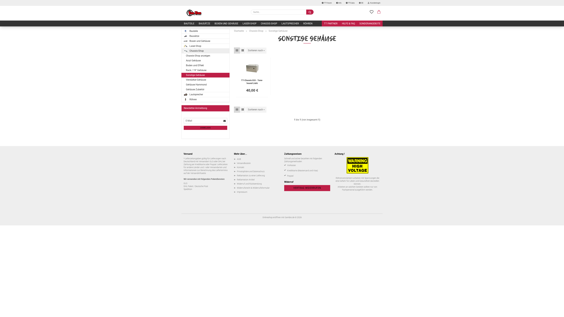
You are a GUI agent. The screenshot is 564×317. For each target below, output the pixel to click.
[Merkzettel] (371, 12)
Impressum (242, 192)
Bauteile (189, 23)
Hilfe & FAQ (348, 23)
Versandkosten (244, 163)
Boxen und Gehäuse (226, 23)
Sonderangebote (369, 23)
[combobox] (256, 51)
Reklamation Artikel (246, 179)
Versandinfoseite (198, 173)
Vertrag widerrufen (307, 188)
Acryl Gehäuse (193, 60)
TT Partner (331, 23)
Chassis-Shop (269, 23)
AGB (239, 159)
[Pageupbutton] (556, 312)
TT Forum (328, 3)
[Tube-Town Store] (194, 13)
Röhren (307, 23)
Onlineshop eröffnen (271, 217)
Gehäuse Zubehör (195, 89)
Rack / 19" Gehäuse (196, 70)
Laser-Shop (249, 23)
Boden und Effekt (195, 65)
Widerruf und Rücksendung (249, 184)
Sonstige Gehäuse (195, 75)
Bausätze (204, 23)
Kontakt (240, 167)
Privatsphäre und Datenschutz (251, 171)
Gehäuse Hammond (196, 84)
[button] (379, 12)
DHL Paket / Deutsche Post (196, 186)
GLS (185, 183)
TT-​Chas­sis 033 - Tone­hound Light (252, 81)
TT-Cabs (351, 3)
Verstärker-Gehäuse (196, 79)
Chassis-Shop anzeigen (198, 55)
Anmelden (205, 128)
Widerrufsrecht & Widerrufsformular (253, 188)
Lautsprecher (290, 23)
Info (339, 3)
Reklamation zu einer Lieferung (251, 175)
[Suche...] (310, 12)
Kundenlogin (374, 3)
